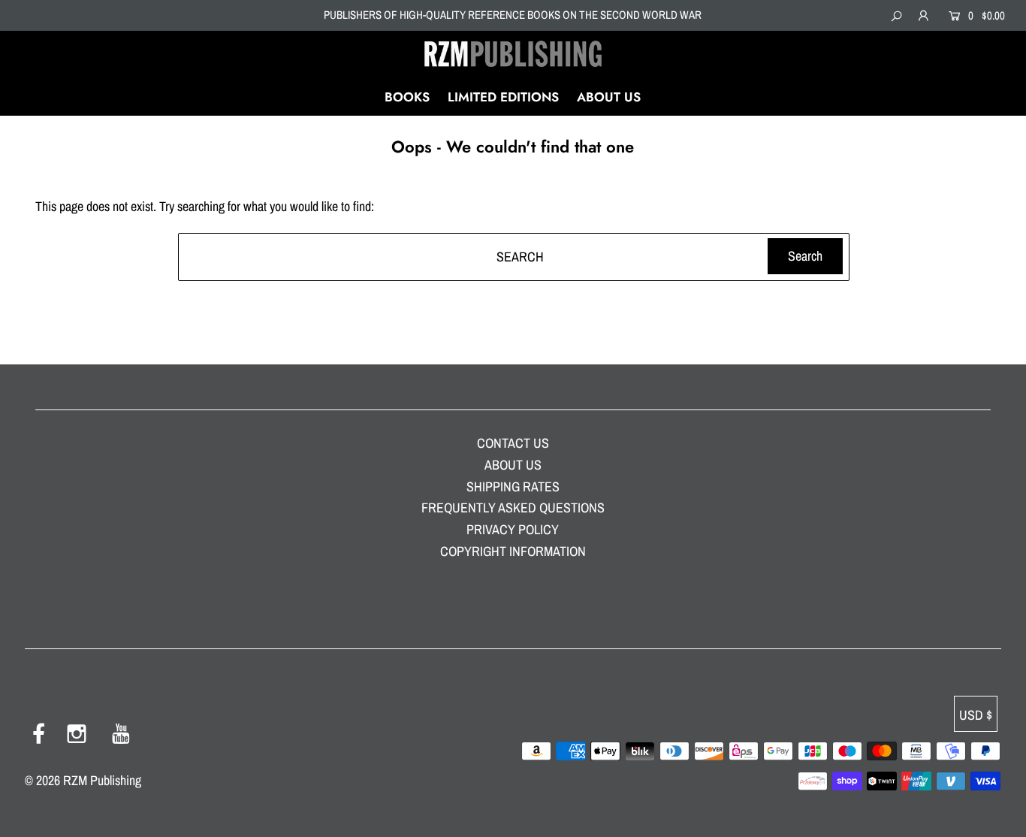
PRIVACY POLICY (512, 529)
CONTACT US (513, 443)
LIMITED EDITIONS (503, 97)
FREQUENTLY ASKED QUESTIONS (513, 507)
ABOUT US (609, 97)
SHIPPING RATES (513, 486)
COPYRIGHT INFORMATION (513, 551)
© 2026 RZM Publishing (83, 780)
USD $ (975, 715)
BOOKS (407, 97)
